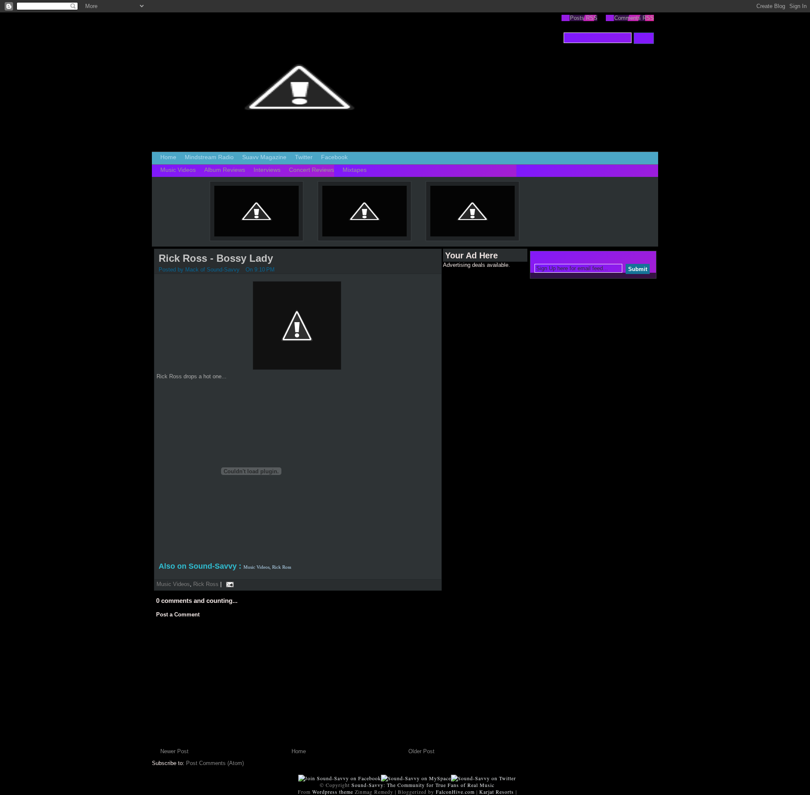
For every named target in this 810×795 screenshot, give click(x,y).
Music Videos (178, 169)
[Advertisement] (476, 394)
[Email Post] (228, 584)
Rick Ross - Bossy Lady (216, 258)
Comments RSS (634, 18)
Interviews (267, 169)
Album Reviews (224, 169)
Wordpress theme (332, 791)
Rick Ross (206, 584)
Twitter (304, 157)
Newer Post (174, 751)
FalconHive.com (455, 791)
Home (168, 157)
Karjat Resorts (496, 791)
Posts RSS (583, 18)
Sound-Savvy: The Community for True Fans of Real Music (422, 784)
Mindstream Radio (209, 157)
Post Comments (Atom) (215, 763)
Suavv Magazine (264, 157)
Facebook (334, 157)
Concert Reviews (311, 169)
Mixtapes (355, 169)
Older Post (421, 751)
